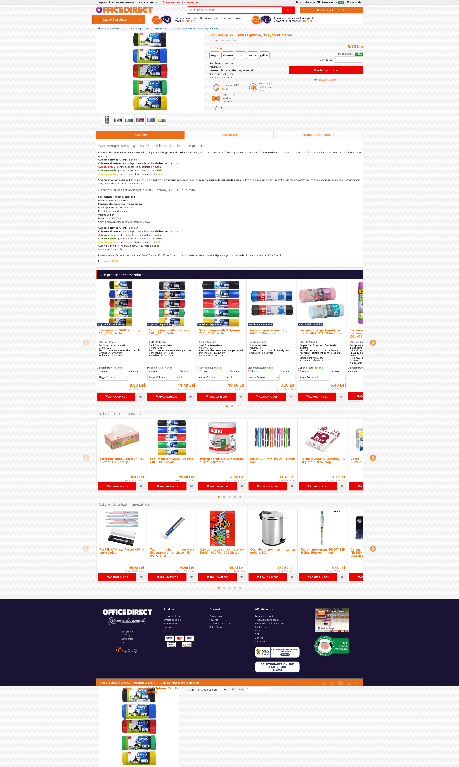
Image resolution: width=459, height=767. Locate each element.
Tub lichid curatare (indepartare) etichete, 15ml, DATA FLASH (172, 552)
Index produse (172, 616)
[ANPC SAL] (277, 652)
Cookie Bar (261, 627)
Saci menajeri (160, 28)
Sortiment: (305, 371)
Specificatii (229, 135)
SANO (115, 261)
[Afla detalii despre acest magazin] (331, 645)
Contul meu (215, 616)
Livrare (168, 627)
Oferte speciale (172, 619)
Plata (167, 630)
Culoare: (103, 371)
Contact (127, 642)
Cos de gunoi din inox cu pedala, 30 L (272, 551)
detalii (225, 88)
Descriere (140, 135)
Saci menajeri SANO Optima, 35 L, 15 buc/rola (196, 28)
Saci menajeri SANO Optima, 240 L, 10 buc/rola (220, 331)
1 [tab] (226, 406)
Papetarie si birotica (111, 28)
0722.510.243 (130, 652)
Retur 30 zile (216, 627)
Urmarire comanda (219, 623)
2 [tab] (232, 406)
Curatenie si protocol (138, 28)
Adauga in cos (327, 70)
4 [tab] (234, 497)
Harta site (260, 641)
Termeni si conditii (265, 616)
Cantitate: (326, 59)
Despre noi (127, 631)
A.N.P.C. (259, 630)
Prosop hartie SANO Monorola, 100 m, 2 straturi (222, 460)
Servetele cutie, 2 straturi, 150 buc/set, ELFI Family (122, 460)
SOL (257, 634)
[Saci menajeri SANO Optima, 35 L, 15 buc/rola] (107, 120)
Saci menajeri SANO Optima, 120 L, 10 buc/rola (169, 331)
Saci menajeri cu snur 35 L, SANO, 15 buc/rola (268, 331)
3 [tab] (229, 497)
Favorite (213, 619)
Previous (86, 343)
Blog (127, 635)
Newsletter (127, 638)
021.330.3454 (130, 649)
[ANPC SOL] (277, 666)
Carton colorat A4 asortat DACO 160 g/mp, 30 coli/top (222, 551)
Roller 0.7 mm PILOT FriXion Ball (272, 460)
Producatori (170, 623)
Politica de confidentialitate (269, 623)
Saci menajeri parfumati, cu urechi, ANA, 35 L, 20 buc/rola (320, 331)
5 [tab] (240, 497)
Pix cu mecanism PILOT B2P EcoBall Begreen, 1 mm (323, 551)
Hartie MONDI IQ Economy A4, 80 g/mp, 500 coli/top (323, 460)
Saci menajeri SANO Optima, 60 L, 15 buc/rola (119, 331)
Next (373, 343)
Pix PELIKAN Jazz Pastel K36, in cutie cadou (122, 551)
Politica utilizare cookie (267, 619)
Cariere (259, 637)
